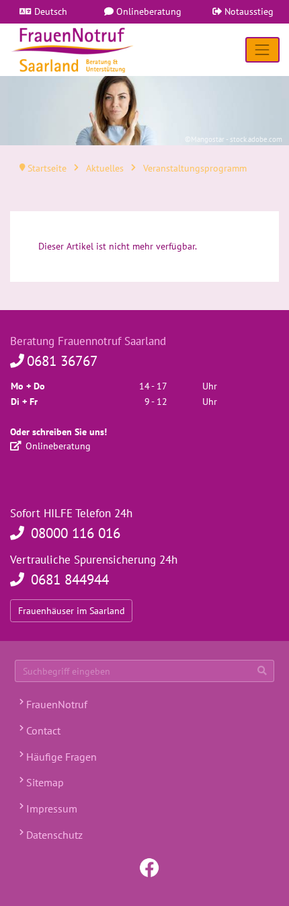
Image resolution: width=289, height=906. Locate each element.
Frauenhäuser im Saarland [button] (71, 611)
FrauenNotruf (55, 704)
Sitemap (44, 782)
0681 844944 (68, 579)
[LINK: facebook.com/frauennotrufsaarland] (149, 866)
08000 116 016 (73, 533)
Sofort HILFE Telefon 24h (71, 513)
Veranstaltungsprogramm (193, 168)
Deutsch (49, 11)
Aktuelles (104, 168)
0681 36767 (62, 361)
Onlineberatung (147, 11)
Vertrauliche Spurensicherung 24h (93, 559)
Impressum (50, 808)
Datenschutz (53, 834)
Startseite (47, 168)
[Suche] (262, 671)
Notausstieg (248, 11)
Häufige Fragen (60, 756)
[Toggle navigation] (262, 49)
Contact (42, 730)
